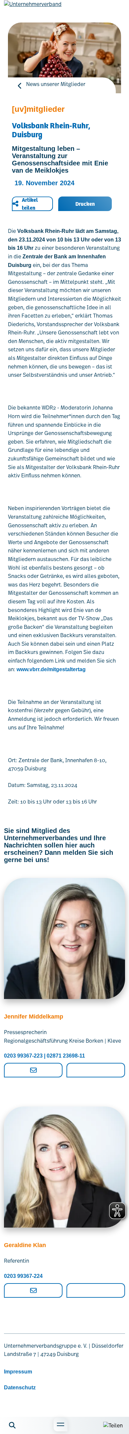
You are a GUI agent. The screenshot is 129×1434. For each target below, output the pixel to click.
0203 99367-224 (23, 1276)
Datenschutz (20, 1387)
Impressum (18, 1371)
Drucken (85, 203)
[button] (12, 1425)
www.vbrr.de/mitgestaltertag (51, 669)
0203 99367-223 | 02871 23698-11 (44, 1056)
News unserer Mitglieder (55, 84)
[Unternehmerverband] (33, 9)
